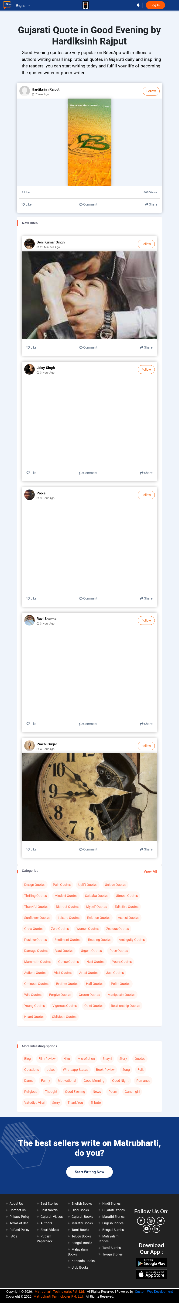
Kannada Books (83, 1261)
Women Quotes (87, 929)
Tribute (96, 1102)
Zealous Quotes (117, 929)
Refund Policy (19, 1230)
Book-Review (105, 1069)
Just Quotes (115, 973)
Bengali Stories (113, 1230)
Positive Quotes (35, 940)
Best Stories (49, 1203)
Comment (90, 204)
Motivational (67, 1080)
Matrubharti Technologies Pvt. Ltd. (60, 1291)
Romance (143, 1080)
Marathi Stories (113, 1216)
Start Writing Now (89, 1172)
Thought (51, 1091)
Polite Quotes (120, 984)
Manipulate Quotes (121, 995)
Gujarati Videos (52, 1216)
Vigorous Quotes (64, 1006)
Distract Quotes (67, 907)
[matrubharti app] (86, 5)
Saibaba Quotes (96, 896)
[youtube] (147, 1229)
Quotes (140, 1058)
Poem (113, 1091)
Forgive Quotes (60, 995)
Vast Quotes (64, 951)
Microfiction (86, 1058)
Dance (28, 1080)
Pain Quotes (62, 885)
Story (123, 1058)
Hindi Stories (111, 1203)
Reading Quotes (99, 940)
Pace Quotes (119, 951)
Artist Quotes (88, 973)
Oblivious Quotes (64, 1017)
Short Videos (50, 1230)
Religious (30, 1091)
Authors (46, 1223)
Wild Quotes (32, 995)
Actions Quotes (35, 973)
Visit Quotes (63, 973)
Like (28, 204)
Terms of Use (19, 1223)
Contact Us (18, 1210)
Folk (141, 1069)
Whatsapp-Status (75, 1069)
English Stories (113, 1223)
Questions (31, 1069)
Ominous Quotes (36, 984)
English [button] (21, 5)
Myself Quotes (96, 907)
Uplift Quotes (87, 885)
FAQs (13, 1236)
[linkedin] (156, 1229)
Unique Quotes (115, 885)
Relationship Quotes (125, 1006)
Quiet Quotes (93, 1006)
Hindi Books (80, 1210)
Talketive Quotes (126, 907)
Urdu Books (80, 1267)
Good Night (120, 1080)
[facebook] (141, 1221)
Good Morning (94, 1080)
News (97, 1091)
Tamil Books (80, 1230)
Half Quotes (94, 984)
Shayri (107, 1058)
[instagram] (151, 1221)
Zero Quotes (60, 929)
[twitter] (161, 1221)
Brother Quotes (67, 984)
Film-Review (47, 1058)
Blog (27, 1058)
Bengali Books (82, 1243)
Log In (155, 5)
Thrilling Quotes (35, 896)
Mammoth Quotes (37, 962)
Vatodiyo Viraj (34, 1102)
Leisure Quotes (68, 918)
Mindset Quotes (66, 896)
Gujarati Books (82, 1216)
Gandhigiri (132, 1091)
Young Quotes (34, 1006)
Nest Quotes (95, 962)
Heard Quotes (34, 1017)
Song (126, 1069)
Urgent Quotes (91, 951)
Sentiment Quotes (67, 940)
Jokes (51, 1069)
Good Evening (75, 1091)
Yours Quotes (122, 962)
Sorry (56, 1102)
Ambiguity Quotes (132, 940)
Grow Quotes (33, 929)
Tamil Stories (111, 1248)
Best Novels (49, 1210)
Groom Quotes (89, 995)
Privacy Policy (20, 1216)
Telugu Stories (112, 1254)
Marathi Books (82, 1223)
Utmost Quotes (127, 896)
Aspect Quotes (128, 918)
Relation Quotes (98, 918)
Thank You (75, 1102)
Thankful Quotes (36, 907)
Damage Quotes (36, 951)
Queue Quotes (68, 962)
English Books (82, 1203)
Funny (45, 1080)
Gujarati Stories (113, 1210)
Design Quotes (34, 885)
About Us (16, 1203)
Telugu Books (81, 1236)
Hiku (66, 1058)
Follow (151, 91)
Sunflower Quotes (37, 918)
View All (150, 871)
